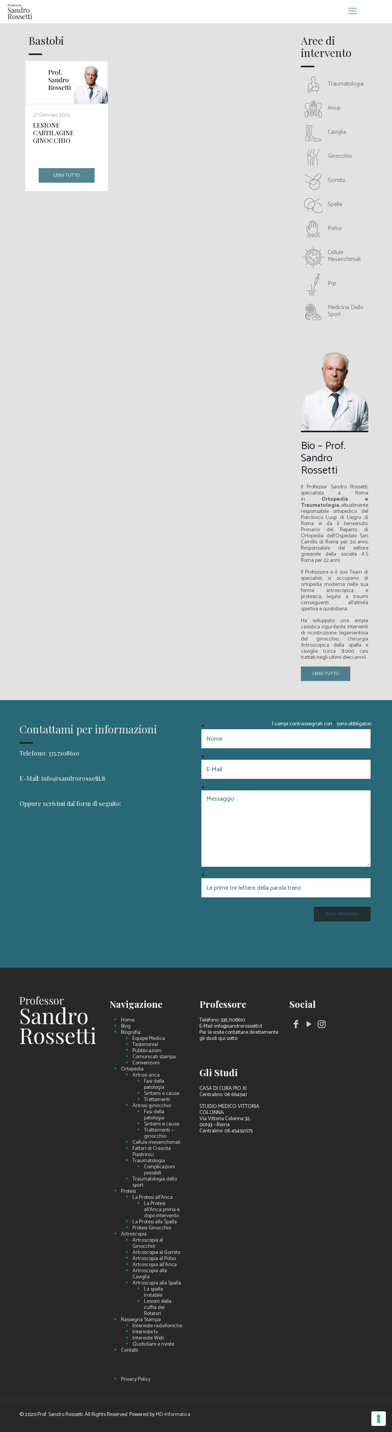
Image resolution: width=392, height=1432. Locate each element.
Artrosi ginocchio (151, 1106)
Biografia (130, 1033)
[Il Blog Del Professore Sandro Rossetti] (20, 11)
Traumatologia (148, 1161)
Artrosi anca (146, 1075)
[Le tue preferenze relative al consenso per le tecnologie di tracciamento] (378, 1418)
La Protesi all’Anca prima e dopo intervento (162, 1210)
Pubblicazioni (147, 1051)
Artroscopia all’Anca (154, 1265)
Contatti (129, 1351)
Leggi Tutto (325, 673)
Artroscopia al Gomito (156, 1253)
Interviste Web (148, 1338)
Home (127, 1020)
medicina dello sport (346, 311)
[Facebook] (295, 1026)
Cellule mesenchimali (156, 1143)
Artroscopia (134, 1234)
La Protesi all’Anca (152, 1198)
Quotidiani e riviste (153, 1344)
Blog (126, 1026)
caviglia (337, 132)
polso (335, 228)
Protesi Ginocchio (151, 1228)
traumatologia (346, 84)
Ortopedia (132, 1069)
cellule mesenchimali (344, 256)
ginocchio (340, 156)
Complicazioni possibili (159, 1170)
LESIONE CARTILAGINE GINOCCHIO (53, 132)
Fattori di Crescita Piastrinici (151, 1152)
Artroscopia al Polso (154, 1259)
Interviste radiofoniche (157, 1326)
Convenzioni (146, 1063)
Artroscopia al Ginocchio (147, 1243)
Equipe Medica (148, 1039)
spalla (335, 204)
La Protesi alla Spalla (154, 1222)
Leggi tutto (66, 175)
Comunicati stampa (154, 1057)
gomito (337, 180)
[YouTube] (308, 1026)
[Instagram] (321, 1026)
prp (332, 283)
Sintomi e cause (161, 1094)
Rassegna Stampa (141, 1320)
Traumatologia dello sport (154, 1182)
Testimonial (145, 1045)
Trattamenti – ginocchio (158, 1133)
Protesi (128, 1192)
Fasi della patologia (154, 1084)
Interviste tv (145, 1332)
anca (334, 108)
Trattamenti (157, 1100)
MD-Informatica (173, 1414)
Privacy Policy (135, 1380)
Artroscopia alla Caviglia (149, 1274)
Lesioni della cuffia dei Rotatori (158, 1308)
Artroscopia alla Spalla (156, 1283)
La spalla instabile (153, 1292)
